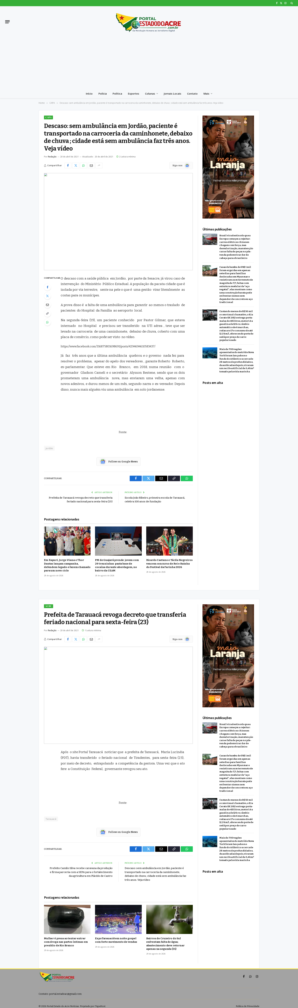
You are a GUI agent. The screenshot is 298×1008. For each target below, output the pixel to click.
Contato (192, 93)
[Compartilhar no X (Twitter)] (75, 165)
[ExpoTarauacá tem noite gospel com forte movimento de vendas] (118, 919)
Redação (52, 156)
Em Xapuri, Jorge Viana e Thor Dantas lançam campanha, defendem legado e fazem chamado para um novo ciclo (67, 565)
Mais (206, 93)
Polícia (102, 93)
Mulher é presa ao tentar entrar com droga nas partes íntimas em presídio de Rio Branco (66, 942)
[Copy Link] (47, 313)
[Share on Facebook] (67, 165)
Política (117, 93)
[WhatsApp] (47, 322)
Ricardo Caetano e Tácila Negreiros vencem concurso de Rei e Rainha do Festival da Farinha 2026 (169, 564)
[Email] (47, 304)
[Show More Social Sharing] (99, 165)
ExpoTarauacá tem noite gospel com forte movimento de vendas (116, 940)
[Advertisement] (149, 63)
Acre (48, 606)
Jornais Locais (172, 93)
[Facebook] (47, 287)
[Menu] (7, 22)
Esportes (133, 93)
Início (89, 93)
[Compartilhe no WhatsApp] (83, 165)
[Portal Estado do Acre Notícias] (149, 21)
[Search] (291, 3)
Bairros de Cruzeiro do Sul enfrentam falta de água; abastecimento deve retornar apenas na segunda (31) (165, 943)
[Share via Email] (91, 165)
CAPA (48, 117)
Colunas (150, 93)
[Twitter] (47, 295)
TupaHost (100, 1006)
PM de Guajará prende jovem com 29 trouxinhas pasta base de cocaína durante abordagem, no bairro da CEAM (117, 565)
